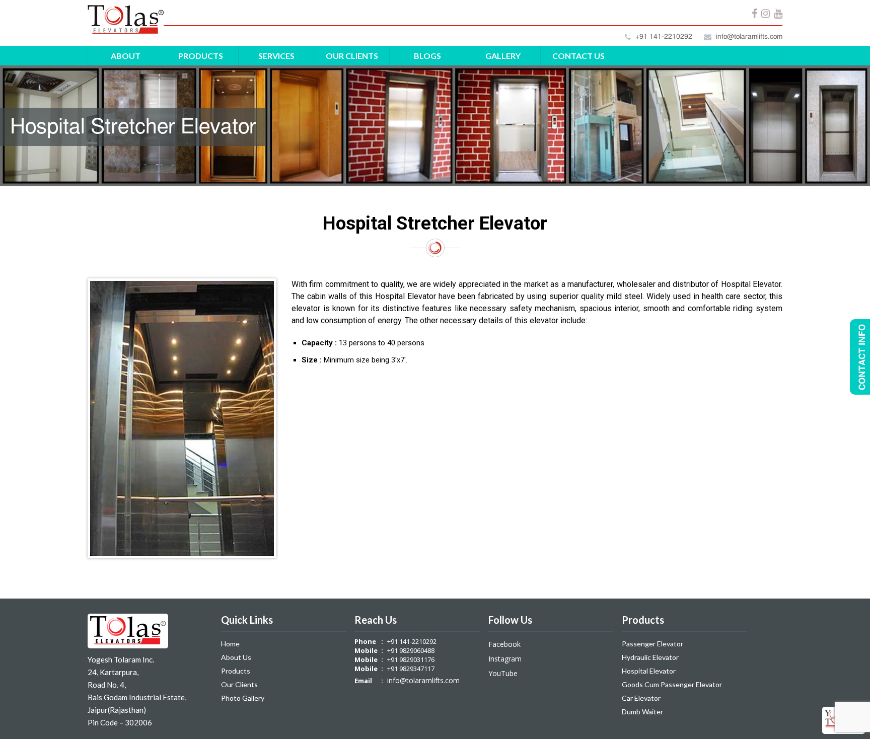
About (125, 55)
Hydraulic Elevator (650, 657)
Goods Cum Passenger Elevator (672, 684)
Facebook (504, 644)
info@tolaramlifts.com (748, 36)
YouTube (503, 673)
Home (230, 643)
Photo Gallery (242, 698)
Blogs (427, 55)
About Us (236, 657)
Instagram (505, 658)
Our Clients (352, 55)
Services (276, 55)
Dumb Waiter (642, 711)
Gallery (503, 55)
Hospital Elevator (649, 671)
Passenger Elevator (652, 643)
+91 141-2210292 (662, 36)
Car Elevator (641, 698)
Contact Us (578, 55)
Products (200, 55)
